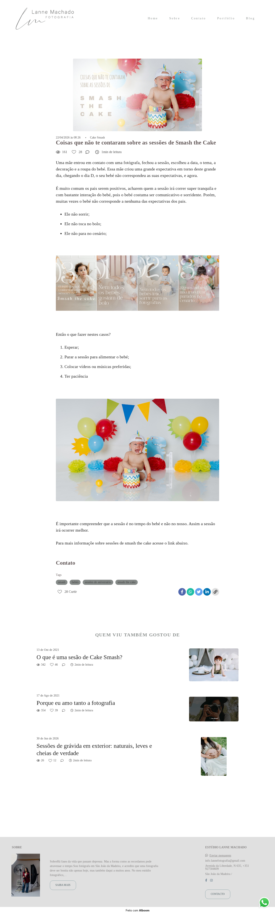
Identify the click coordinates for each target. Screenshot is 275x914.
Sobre (174, 18)
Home (153, 18)
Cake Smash (97, 137)
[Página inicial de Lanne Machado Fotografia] (45, 18)
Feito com (138, 910)
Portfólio (226, 18)
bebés (75, 582)
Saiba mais (62, 885)
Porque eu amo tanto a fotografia (76, 703)
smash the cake (127, 582)
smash (61, 582)
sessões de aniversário (98, 582)
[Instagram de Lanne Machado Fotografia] (211, 880)
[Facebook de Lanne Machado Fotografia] (206, 880)
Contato (198, 18)
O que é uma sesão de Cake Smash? (79, 657)
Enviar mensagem (220, 855)
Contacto (218, 894)
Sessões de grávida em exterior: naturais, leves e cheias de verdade (94, 749)
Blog (250, 18)
